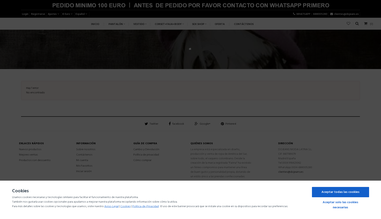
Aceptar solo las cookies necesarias (340, 205)
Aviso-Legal (111, 206)
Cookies (125, 206)
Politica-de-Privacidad (145, 206)
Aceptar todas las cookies (340, 192)
